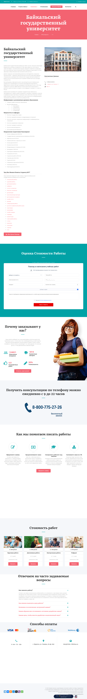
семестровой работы (12, 218)
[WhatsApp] (22, 691)
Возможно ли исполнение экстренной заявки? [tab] (34, 607)
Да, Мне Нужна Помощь (12, 234)
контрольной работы (12, 179)
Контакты (68, 6)
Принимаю (43, 300)
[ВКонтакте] (8, 691)
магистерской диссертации (13, 194)
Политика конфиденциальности (75, 694)
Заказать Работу (56, 6)
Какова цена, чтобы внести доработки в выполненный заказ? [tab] (39, 615)
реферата (9, 186)
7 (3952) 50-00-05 (50, 82)
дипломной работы (11, 184)
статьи (8, 221)
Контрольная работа (54, 553)
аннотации (9, 225)
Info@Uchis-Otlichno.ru (33, 1)
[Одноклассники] (10, 691)
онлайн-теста (10, 199)
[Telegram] (5, 691)
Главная (13, 6)
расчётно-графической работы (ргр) (15, 205)
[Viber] (19, 691)
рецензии (9, 223)
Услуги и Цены (22, 6)
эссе (8, 229)
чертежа (9, 227)
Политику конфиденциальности (45, 300)
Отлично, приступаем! (22, 371)
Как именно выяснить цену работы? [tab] (31, 603)
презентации (10, 216)
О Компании (44, 6)
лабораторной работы (12, 203)
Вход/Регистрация (82, 1)
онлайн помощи (11, 212)
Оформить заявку (43, 470)
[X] (16, 691)
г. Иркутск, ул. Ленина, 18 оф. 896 (19, 1)
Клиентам (34, 6)
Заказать (13, 564)
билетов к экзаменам (12, 190)
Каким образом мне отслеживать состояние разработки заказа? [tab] (40, 611)
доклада (9, 201)
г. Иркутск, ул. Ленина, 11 (53, 84)
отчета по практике (11, 188)
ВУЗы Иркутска (44, 34)
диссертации (10, 192)
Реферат (74, 553)
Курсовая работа (12, 553)
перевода (9, 214)
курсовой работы (11, 181)
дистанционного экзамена (13, 197)
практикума (10, 208)
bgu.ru (48, 86)
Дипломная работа (33, 553)
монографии (10, 210)
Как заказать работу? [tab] (26, 590)
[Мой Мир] (13, 691)
